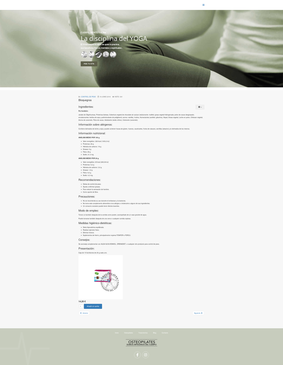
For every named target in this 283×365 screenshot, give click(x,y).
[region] (141, 48)
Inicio (117, 333)
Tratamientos (143, 333)
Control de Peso (88, 97)
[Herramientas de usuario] (200, 107)
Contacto (165, 333)
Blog (154, 333)
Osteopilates (128, 333)
